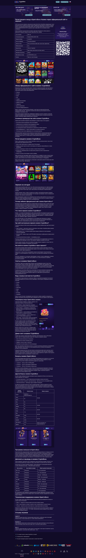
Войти (57, 1)
